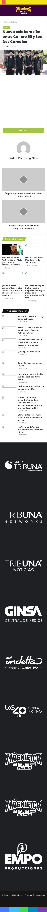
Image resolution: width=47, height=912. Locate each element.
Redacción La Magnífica (24, 158)
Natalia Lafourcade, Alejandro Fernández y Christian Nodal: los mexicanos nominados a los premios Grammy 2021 (30, 402)
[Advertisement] (23, 101)
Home (6, 22)
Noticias (13, 22)
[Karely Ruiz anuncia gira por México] (9, 366)
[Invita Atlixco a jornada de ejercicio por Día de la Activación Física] (9, 331)
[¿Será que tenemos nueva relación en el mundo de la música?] (9, 418)
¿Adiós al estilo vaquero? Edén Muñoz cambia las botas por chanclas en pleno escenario (12, 290)
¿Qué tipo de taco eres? (29, 352)
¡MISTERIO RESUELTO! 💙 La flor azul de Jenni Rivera (34, 260)
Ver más (22, 130)
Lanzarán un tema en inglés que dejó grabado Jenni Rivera (30, 377)
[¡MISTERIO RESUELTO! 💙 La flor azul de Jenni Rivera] (35, 249)
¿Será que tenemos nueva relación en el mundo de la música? (30, 417)
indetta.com (40, 895)
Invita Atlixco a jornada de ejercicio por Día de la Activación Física (30, 330)
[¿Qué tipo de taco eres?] (9, 355)
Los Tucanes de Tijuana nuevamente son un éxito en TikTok (30, 430)
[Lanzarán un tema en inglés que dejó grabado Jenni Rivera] (9, 377)
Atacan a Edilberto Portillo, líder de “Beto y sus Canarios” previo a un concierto (12, 261)
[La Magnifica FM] (23, 10)
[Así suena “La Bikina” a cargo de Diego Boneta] (9, 320)
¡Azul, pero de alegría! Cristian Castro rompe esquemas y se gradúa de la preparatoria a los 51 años (35, 291)
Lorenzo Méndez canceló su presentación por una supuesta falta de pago (30, 342)
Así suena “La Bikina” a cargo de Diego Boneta (31, 317)
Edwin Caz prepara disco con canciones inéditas (31, 387)
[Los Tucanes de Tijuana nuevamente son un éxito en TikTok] (9, 430)
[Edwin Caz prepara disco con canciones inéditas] (9, 389)
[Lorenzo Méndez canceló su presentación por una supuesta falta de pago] (9, 343)
